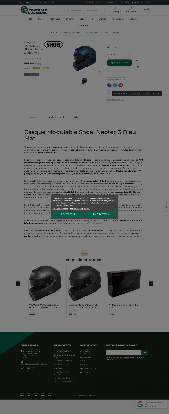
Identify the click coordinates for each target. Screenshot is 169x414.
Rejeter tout (68, 214)
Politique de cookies (60, 208)
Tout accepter (101, 214)
